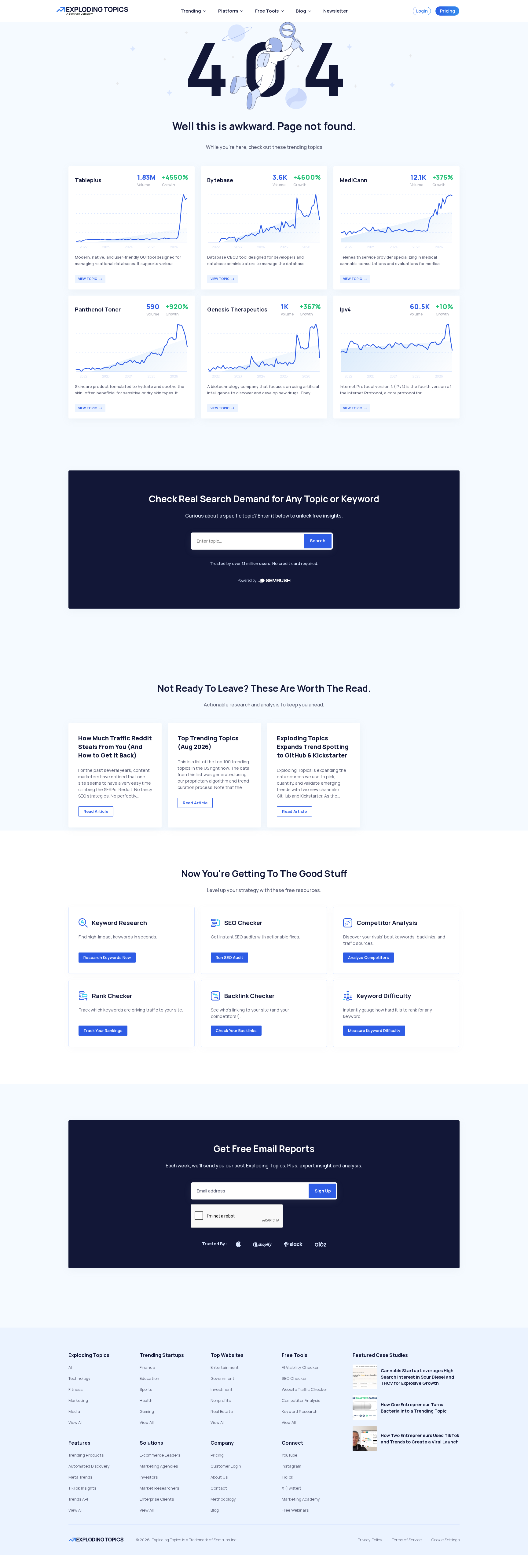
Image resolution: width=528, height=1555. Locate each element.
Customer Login (226, 1466)
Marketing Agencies (159, 1466)
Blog (215, 1510)
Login (422, 11)
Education (149, 1378)
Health (146, 1400)
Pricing (447, 11)
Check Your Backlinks (236, 1030)
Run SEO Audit (229, 957)
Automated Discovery (89, 1466)
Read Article (95, 811)
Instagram (291, 1466)
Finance (147, 1367)
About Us (219, 1477)
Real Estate (222, 1411)
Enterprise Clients (157, 1499)
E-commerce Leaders (160, 1455)
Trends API (78, 1499)
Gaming (147, 1411)
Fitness (75, 1389)
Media (74, 1411)
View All (75, 1422)
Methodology (223, 1499)
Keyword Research (299, 1411)
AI (70, 1367)
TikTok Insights (82, 1488)
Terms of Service (407, 1539)
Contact (219, 1488)
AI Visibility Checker (300, 1367)
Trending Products (86, 1455)
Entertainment (225, 1367)
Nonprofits (221, 1400)
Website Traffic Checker (304, 1389)
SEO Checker (294, 1378)
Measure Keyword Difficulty (374, 1030)
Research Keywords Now (107, 957)
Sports (146, 1389)
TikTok (287, 1477)
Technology (79, 1378)
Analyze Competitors (368, 957)
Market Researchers (159, 1488)
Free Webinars (295, 1510)
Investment (222, 1389)
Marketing (78, 1400)
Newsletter (335, 11)
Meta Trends (80, 1477)
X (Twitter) (292, 1488)
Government (222, 1378)
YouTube (289, 1455)
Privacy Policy (370, 1539)
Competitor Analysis (301, 1400)
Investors (149, 1477)
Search (317, 541)
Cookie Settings (445, 1539)
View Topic (87, 279)
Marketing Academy (301, 1499)
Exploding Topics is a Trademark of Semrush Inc (194, 1539)
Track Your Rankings (103, 1030)
